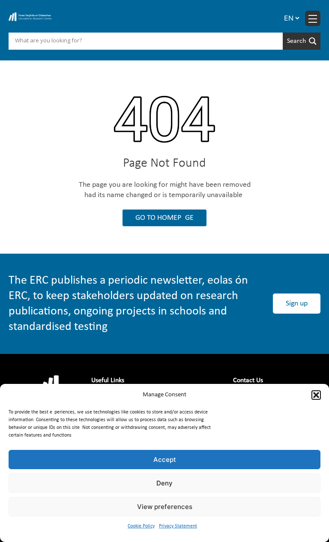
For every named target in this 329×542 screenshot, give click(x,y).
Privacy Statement (178, 526)
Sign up (297, 303)
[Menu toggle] (312, 18)
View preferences (164, 507)
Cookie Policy (141, 526)
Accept (164, 459)
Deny (164, 483)
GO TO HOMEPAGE (164, 218)
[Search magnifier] (301, 41)
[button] (316, 395)
